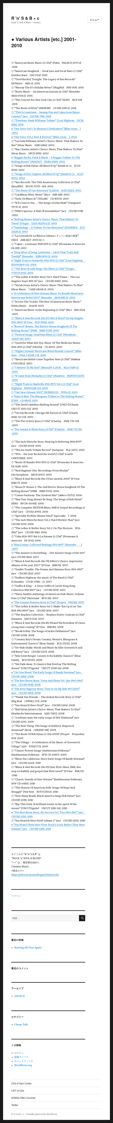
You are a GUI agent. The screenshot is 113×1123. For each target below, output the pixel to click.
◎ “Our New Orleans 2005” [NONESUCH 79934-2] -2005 (44, 392)
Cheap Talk (21, 1024)
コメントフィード (23, 1061)
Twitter (14, 1105)
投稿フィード (21, 1056)
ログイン (19, 1052)
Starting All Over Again (27, 947)
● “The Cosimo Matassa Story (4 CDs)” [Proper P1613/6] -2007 (47, 602)
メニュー (94, 19)
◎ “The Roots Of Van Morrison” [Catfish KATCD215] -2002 (46, 190)
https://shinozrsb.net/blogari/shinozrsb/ (35, 874)
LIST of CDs (17, 1090)
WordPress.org (23, 1065)
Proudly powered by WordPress (41, 1114)
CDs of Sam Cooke (21, 1083)
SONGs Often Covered (23, 1097)
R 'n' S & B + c (25, 18)
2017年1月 (19, 996)
